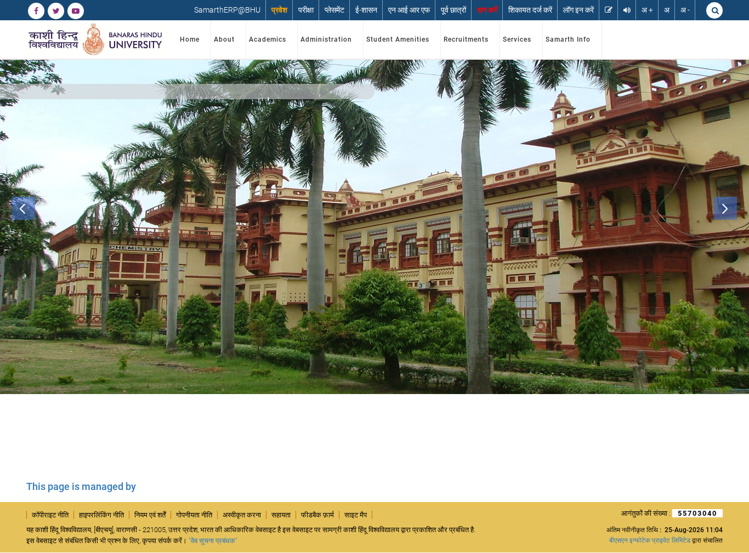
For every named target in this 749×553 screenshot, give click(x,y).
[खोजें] (714, 10)
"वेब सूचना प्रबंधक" (213, 541)
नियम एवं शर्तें (150, 515)
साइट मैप (355, 515)
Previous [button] (23, 208)
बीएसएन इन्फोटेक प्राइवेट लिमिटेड (649, 540)
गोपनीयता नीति (194, 515)
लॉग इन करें (578, 9)
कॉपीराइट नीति (50, 515)
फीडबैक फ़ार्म (317, 515)
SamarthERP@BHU (227, 9)
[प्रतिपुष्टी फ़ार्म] (608, 10)
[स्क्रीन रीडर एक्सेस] (627, 10)
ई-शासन (366, 9)
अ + (647, 9)
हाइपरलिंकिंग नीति (101, 515)
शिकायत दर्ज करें (530, 9)
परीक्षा (306, 9)
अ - (685, 9)
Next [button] (725, 208)
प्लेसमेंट (334, 9)
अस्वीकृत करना (242, 515)
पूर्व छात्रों (453, 9)
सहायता (281, 515)
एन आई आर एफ (409, 9)
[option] (374, 227)
